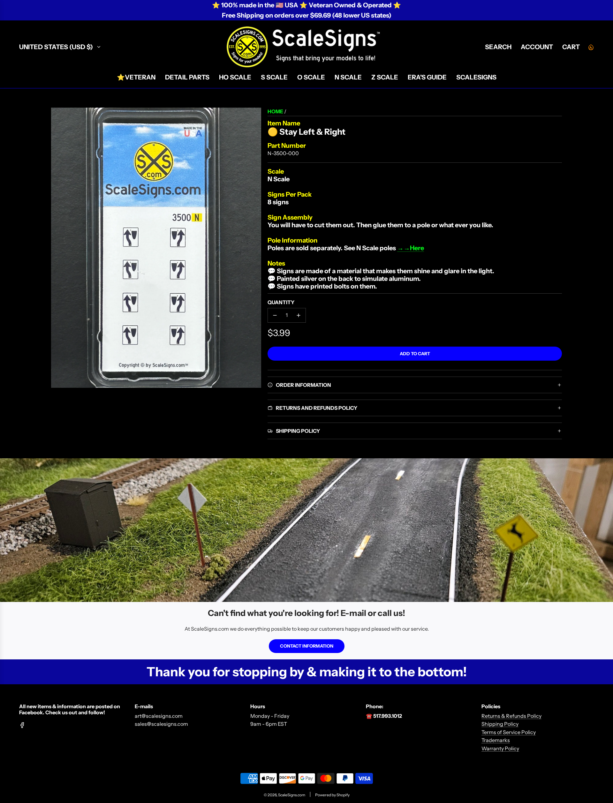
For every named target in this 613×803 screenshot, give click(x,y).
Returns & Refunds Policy (511, 716)
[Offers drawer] (591, 47)
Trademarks (495, 740)
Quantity (281, 302)
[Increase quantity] (298, 315)
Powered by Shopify (332, 794)
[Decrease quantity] (275, 315)
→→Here (410, 248)
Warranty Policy (500, 748)
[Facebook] (22, 725)
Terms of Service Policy (508, 732)
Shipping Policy (499, 724)
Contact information (306, 646)
